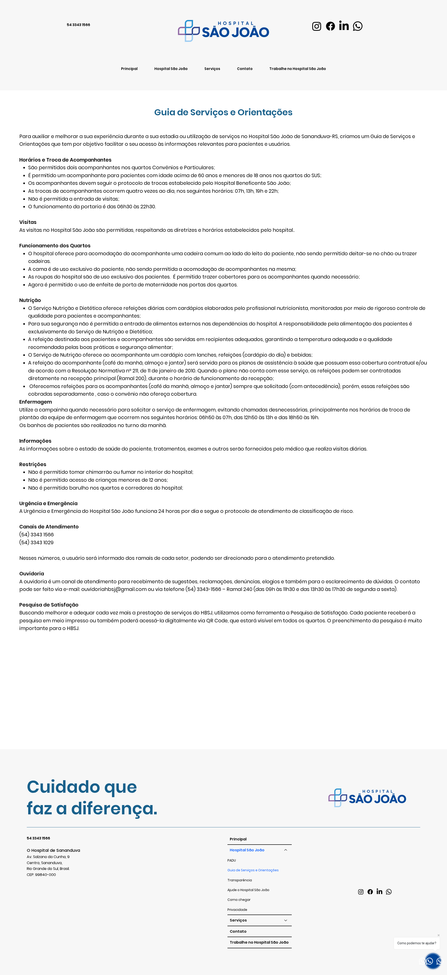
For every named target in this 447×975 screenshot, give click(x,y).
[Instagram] (317, 26)
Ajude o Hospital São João (248, 890)
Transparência (239, 880)
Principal (238, 839)
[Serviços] (286, 920)
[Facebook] (330, 26)
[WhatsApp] (358, 26)
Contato (238, 931)
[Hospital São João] (286, 850)
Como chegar (239, 899)
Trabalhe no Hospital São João (259, 942)
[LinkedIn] (344, 26)
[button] (212, 68)
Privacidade (237, 909)
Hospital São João (247, 850)
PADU (231, 860)
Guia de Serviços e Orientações (253, 870)
